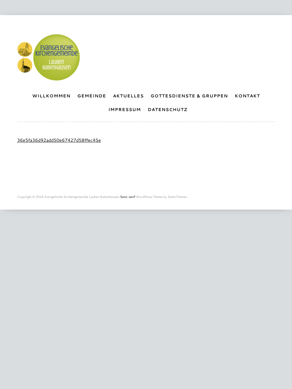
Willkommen (51, 96)
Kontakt (247, 96)
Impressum (124, 109)
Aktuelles (128, 96)
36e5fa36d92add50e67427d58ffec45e (59, 140)
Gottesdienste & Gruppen (189, 96)
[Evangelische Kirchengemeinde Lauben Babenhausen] (48, 77)
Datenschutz (167, 109)
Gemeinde (91, 96)
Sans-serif (127, 197)
